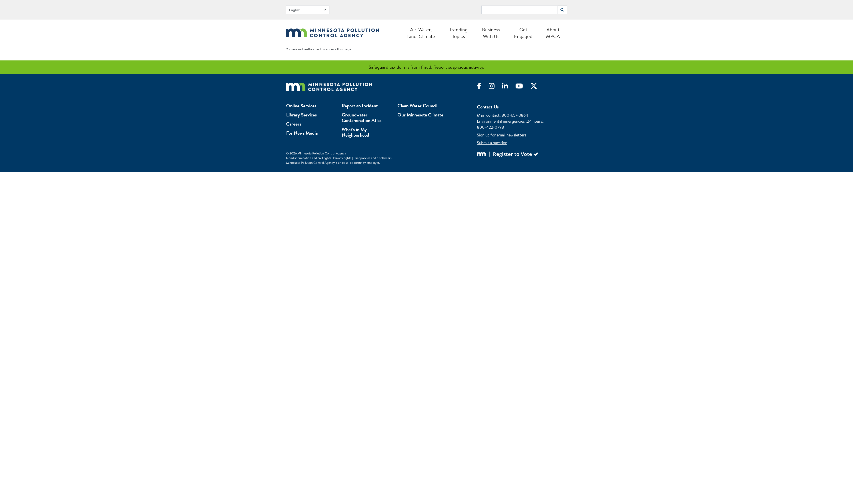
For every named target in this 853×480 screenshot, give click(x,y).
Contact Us (488, 106)
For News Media (302, 133)
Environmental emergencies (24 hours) (510, 121)
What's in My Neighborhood (355, 132)
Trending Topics (458, 33)
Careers (293, 123)
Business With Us (491, 33)
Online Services (301, 105)
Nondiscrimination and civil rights (308, 158)
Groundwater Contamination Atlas (361, 117)
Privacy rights (342, 158)
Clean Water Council (417, 105)
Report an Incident (360, 105)
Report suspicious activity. (458, 67)
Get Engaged (523, 33)
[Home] (332, 32)
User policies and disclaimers (372, 158)
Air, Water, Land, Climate (421, 33)
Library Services (301, 114)
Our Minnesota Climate (420, 114)
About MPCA (553, 33)
